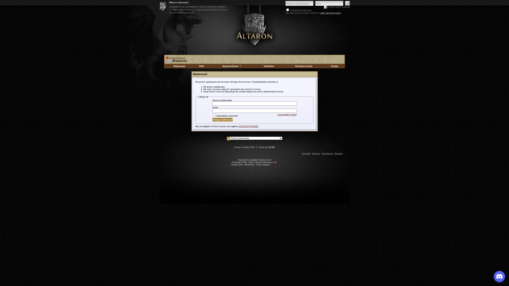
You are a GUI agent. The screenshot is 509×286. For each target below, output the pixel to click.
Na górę (339, 153)
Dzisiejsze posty (303, 66)
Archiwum (327, 153)
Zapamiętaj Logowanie (227, 116)
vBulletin (275, 164)
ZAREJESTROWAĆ (248, 126)
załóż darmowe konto (330, 13)
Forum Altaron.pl (177, 58)
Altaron (254, 29)
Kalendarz (269, 66)
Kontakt (306, 153)
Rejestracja (179, 66)
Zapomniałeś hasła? (287, 114)
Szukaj (334, 66)
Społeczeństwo (230, 66)
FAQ (201, 66)
